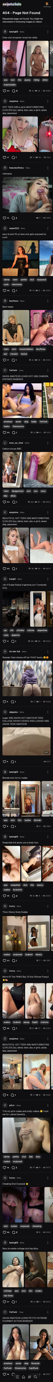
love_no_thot (16, 443)
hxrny (12, 906)
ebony (39, 954)
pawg (26, 1022)
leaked (28, 954)
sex (36, 491)
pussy (27, 80)
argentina (42, 630)
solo (14, 349)
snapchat (15, 885)
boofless (13, 301)
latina (7, 279)
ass (5, 80)
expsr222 (14, 228)
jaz (5, 630)
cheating (36, 1226)
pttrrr (12, 1105)
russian (14, 354)
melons (44, 1022)
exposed (41, 279)
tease (24, 354)
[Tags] (29, 1377)
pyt (5, 354)
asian (18, 421)
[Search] (35, 1377)
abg (26, 421)
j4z (11, 630)
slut (13, 80)
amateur (8, 421)
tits (19, 80)
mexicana (17, 284)
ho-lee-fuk (14, 651)
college (8, 1291)
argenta (16, 635)
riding (36, 80)
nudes (28, 820)
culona (30, 630)
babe (33, 421)
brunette (17, 889)
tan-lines (8, 1295)
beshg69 (13, 31)
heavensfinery (16, 168)
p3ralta (20, 630)
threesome (18, 426)
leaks (6, 426)
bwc (38, 1156)
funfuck (13, 370)
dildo (45, 80)
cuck (6, 284)
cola (6, 635)
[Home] (23, 1377)
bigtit (35, 1022)
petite (24, 279)
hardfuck (33, 1368)
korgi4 (12, 579)
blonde (37, 820)
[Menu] (17, 1377)
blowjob (35, 1363)
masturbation (26, 349)
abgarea (13, 712)
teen (15, 279)
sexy (43, 491)
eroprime (13, 101)
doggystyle (18, 491)
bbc (5, 496)
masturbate (10, 84)
